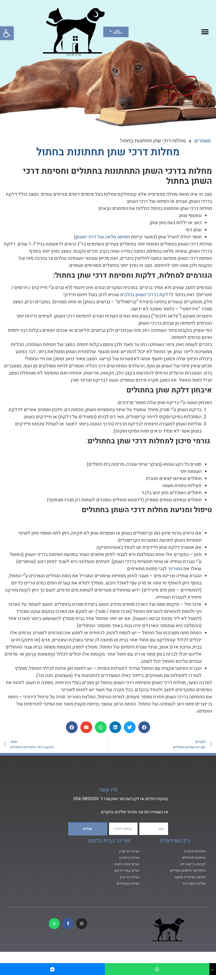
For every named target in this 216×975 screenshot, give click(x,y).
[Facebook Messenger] (52, 969)
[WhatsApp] (157, 969)
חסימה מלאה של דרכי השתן (103, 237)
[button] (7, 33)
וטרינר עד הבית (73, 54)
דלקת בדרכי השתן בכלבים (145, 294)
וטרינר (174, 568)
